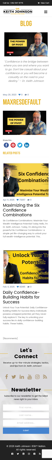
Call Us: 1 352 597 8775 (13, 3)
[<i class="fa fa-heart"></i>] (19, 94)
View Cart (44, 3)
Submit (26, 430)
